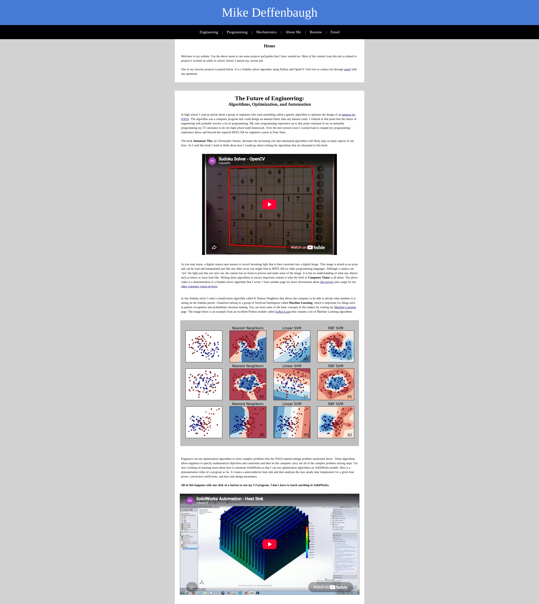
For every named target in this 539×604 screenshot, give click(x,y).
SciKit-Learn (283, 311)
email (347, 69)
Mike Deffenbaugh (270, 12)
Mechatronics (266, 32)
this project (327, 282)
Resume (316, 32)
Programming (237, 32)
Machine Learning (345, 307)
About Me (293, 32)
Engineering (209, 32)
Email (335, 32)
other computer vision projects (199, 286)
